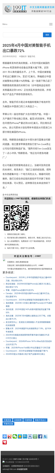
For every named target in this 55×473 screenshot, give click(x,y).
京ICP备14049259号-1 (30, 459)
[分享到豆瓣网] (35, 436)
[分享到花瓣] (5, 442)
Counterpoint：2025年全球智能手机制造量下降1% (27, 351)
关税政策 (18, 420)
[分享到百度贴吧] (30, 436)
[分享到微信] (15, 436)
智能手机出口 (40, 420)
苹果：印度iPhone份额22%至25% (20, 290)
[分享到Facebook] (40, 436)
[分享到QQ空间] (20, 436)
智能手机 (31, 56)
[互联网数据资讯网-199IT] (27, 9)
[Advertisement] (27, 386)
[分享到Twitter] (45, 436)
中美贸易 (7, 420)
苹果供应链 (8, 424)
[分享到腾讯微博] (25, 436)
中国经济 (23, 56)
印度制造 (28, 420)
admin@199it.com (10, 469)
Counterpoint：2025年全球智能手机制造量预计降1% (28, 300)
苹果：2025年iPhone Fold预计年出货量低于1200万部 (28, 348)
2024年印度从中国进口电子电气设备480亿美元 (25, 354)
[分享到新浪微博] (10, 436)
